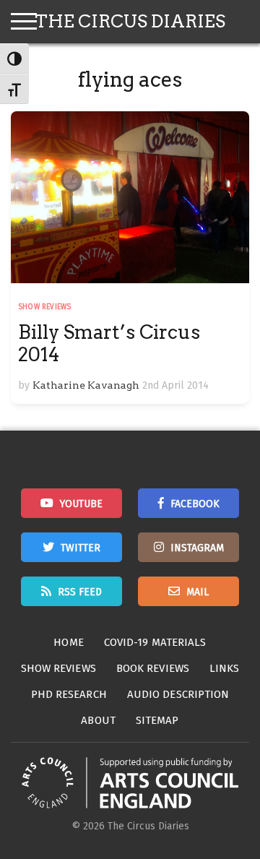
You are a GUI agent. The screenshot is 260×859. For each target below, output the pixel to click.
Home (68, 642)
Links (224, 668)
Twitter (80, 548)
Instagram (197, 548)
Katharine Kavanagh (85, 385)
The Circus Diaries (130, 21)
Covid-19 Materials (155, 642)
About (98, 720)
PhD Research (69, 694)
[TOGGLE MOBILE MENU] (24, 22)
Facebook (195, 504)
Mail (197, 592)
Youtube (81, 504)
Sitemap (157, 720)
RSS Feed (80, 592)
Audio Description (178, 694)
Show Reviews (44, 307)
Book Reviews (152, 668)
